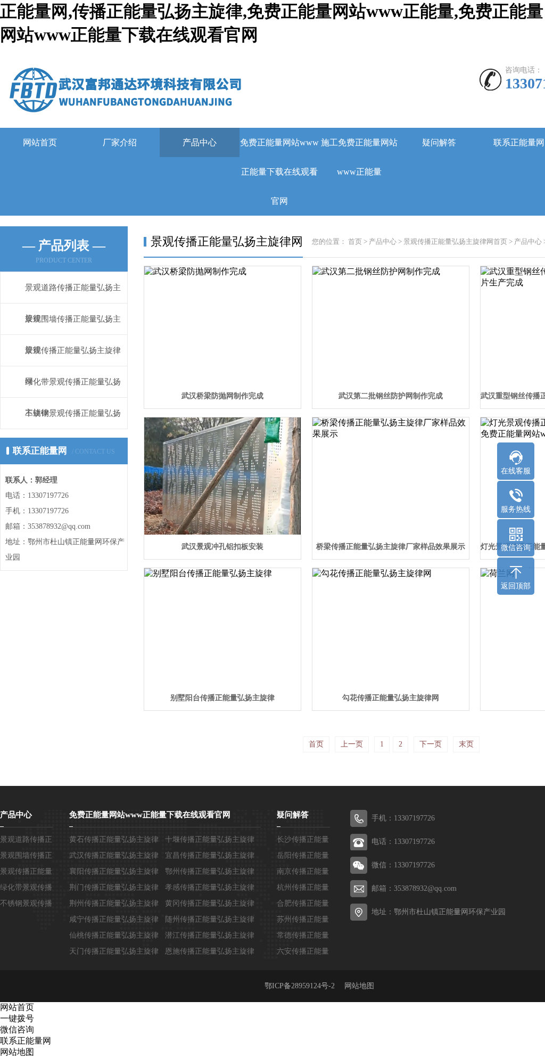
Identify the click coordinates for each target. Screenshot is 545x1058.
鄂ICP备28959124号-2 (303, 986)
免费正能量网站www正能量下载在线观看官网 (279, 172)
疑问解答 (439, 142)
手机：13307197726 (403, 818)
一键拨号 (17, 1018)
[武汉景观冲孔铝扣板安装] (222, 476)
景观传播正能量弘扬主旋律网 (448, 241)
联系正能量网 (25, 1040)
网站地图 (359, 986)
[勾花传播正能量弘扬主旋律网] (390, 627)
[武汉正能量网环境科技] (121, 88)
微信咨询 (17, 1029)
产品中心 (200, 142)
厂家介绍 (120, 142)
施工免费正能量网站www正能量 (359, 157)
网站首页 (40, 142)
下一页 (430, 744)
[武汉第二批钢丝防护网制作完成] (390, 325)
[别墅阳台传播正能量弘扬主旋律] (222, 627)
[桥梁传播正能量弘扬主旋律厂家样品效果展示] (390, 476)
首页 (355, 241)
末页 (466, 744)
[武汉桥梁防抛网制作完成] (222, 325)
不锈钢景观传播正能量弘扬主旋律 (73, 428)
